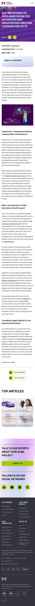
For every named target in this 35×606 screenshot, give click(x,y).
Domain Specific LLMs (8, 509)
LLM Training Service (7, 512)
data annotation (9, 241)
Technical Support (23, 514)
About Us (23, 521)
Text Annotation (6, 530)
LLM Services (7, 502)
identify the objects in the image (15, 176)
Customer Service (23, 503)
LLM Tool (4, 515)
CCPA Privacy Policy (24, 534)
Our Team (21, 525)
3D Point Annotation (7, 533)
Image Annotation (6, 527)
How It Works (22, 528)
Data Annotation (7, 522)
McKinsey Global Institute (9, 280)
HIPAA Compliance (24, 540)
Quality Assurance (7, 545)
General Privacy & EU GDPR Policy (24, 543)
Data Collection (6, 542)
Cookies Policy (23, 537)
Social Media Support (24, 517)
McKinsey (26, 299)
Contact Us (22, 531)
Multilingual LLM (6, 506)
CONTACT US (17, 463)
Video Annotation (6, 539)
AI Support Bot (22, 508)
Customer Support (24, 511)
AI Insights (15, 46)
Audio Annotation (6, 536)
